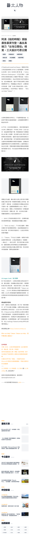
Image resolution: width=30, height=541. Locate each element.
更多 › (27, 424)
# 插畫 (18, 532)
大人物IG (19, 368)
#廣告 (4, 54)
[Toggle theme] (15, 10)
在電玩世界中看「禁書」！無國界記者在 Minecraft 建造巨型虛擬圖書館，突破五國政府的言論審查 (14, 361)
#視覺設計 (11, 54)
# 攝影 (4, 527)
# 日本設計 (5, 532)
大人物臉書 (12, 368)
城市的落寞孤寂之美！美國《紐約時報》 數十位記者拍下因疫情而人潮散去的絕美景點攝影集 (14, 354)
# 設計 (11, 527)
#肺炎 (4, 61)
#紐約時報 (20, 57)
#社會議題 (12, 57)
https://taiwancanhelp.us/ (18, 329)
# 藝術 (25, 532)
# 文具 (25, 529)
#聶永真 (5, 57)
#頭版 (10, 61)
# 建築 (25, 527)
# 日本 (11, 529)
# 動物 (4, 529)
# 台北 (11, 532)
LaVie (14, 35)
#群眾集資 (19, 54)
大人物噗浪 (4, 368)
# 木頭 (18, 529)
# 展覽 (18, 527)
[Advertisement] (15, 400)
